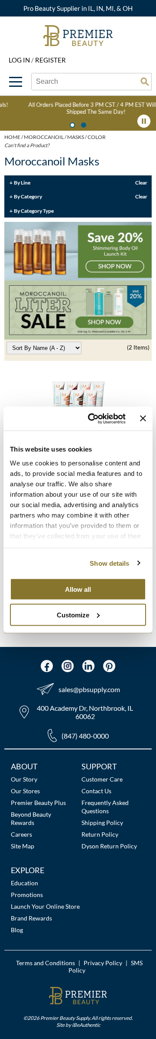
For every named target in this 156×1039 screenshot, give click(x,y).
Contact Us (96, 791)
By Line (22, 182)
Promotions (27, 894)
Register (50, 60)
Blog (17, 929)
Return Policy (99, 834)
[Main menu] (16, 82)
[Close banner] (143, 419)
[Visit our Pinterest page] (109, 666)
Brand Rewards (31, 918)
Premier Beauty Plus (38, 802)
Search (144, 81)
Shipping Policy (102, 822)
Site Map (22, 846)
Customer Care (102, 779)
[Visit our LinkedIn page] (88, 666)
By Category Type (34, 210)
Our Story (24, 779)
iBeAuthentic (86, 1025)
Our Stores (25, 791)
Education (24, 883)
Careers (21, 834)
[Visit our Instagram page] (68, 666)
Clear (141, 182)
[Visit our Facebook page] (47, 666)
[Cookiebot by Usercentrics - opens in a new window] (92, 418)
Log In (20, 60)
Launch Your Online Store (45, 906)
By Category (28, 196)
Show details (109, 563)
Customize (73, 614)
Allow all (78, 589)
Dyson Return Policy (109, 846)
